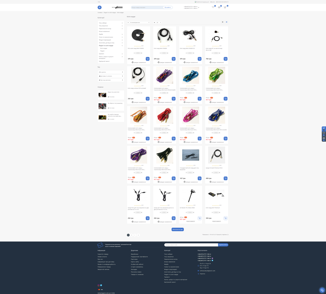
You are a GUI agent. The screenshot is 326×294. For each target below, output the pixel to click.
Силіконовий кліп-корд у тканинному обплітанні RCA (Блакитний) (188, 89)
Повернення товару (104, 267)
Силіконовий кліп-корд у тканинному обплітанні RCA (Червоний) (162, 129)
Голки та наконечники (106, 37)
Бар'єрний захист (104, 61)
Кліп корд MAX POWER (160, 48)
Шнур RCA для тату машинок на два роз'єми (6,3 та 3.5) (138, 208)
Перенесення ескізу (105, 28)
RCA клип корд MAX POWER (136, 48)
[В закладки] (148, 28)
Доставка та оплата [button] (106, 76)
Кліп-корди (103, 48)
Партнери (134, 259)
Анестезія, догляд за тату (106, 43)
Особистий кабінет (222, 2)
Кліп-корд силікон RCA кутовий (137, 88)
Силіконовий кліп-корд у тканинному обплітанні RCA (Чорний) (162, 169)
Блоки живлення (104, 31)
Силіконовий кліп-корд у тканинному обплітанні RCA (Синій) (216, 129)
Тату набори (103, 23)
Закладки (134, 269)
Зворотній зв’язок (103, 269)
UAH (213, 2)
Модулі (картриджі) (105, 40)
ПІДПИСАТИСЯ (223, 245)
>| (138, 235)
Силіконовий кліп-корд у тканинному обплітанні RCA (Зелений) (214, 89)
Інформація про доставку (106, 262)
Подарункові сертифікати (139, 256)
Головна (100, 12)
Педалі (102, 51)
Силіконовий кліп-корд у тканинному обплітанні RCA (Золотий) (136, 129)
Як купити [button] (103, 72)
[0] (219, 7)
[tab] (111, 72)
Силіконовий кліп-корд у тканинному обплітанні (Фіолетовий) (164, 89)
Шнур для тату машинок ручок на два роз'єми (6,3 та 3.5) (164, 208)
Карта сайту (135, 262)
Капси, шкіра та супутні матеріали (175, 279)
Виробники (134, 254)
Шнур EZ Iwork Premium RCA (214, 168)
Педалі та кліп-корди (106, 45)
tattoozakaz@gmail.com (207, 271)
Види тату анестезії (113, 92)
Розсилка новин (136, 272)
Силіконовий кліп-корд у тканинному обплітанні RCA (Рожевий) (188, 129)
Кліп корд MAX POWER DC (187, 48)
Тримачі (101, 54)
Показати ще (178, 229)
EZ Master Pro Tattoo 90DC (187, 208)
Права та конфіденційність (107, 264)
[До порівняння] (148, 31)
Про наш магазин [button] (105, 80)
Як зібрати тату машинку (115, 103)
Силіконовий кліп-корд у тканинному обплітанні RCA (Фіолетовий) (136, 169)
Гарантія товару (103, 254)
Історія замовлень (137, 267)
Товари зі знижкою (137, 274)
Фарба (101, 34)
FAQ (99, 2)
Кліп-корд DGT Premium (213, 208)
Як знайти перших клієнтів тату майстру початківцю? (114, 116)
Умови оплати (102, 256)
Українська (205, 2)
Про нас (100, 259)
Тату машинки (103, 26)
